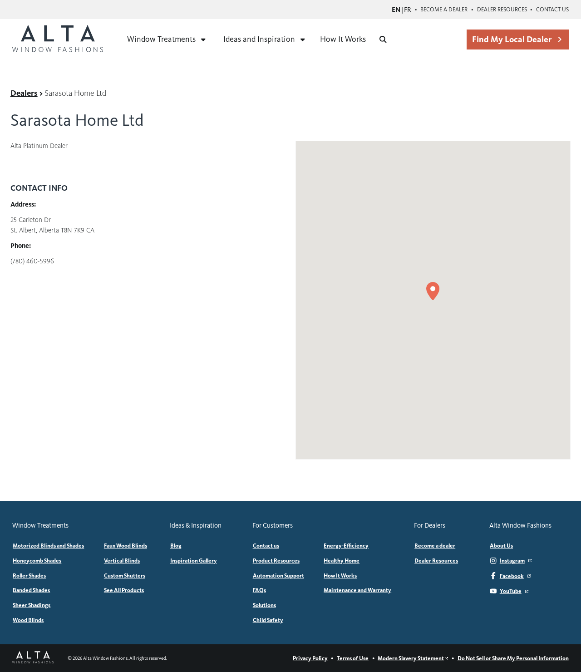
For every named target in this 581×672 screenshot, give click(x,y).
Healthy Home (341, 560)
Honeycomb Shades (37, 560)
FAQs (259, 590)
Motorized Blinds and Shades (48, 545)
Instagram (512, 560)
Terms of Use (353, 658)
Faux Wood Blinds (125, 545)
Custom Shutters (124, 575)
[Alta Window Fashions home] (57, 39)
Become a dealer (444, 9)
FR (407, 9)
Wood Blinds (28, 620)
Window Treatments (161, 39)
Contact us (552, 9)
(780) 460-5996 (32, 261)
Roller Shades (29, 575)
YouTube (511, 591)
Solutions (264, 605)
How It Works (343, 39)
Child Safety (268, 620)
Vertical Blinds (122, 560)
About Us (501, 545)
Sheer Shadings (31, 605)
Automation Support (278, 575)
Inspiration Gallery (193, 560)
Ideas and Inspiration (259, 39)
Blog (176, 545)
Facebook (512, 576)
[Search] (383, 39)
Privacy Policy (310, 658)
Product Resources (276, 560)
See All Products (124, 590)
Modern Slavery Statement (411, 658)
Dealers (24, 93)
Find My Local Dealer (511, 39)
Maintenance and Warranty (357, 590)
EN (396, 9)
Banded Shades (31, 590)
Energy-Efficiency (346, 545)
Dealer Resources (502, 9)
